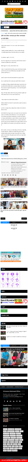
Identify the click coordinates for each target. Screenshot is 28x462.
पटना (19, 444)
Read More (5, 397)
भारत (13, 446)
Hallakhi (6, 433)
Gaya (21, 431)
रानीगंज (16, 448)
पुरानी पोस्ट (24, 218)
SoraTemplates (9, 458)
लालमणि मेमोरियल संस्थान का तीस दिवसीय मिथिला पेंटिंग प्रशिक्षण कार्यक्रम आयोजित (13, 187)
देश (11, 444)
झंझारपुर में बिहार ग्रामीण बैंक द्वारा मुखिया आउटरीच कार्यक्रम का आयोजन (14, 30)
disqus (13, 222)
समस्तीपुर (9, 450)
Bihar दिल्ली (11, 429)
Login (4, 310)
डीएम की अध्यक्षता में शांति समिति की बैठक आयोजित (16, 413)
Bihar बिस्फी (18, 429)
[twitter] (5, 1)
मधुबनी (6, 33)
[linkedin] (13, 401)
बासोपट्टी (5, 446)
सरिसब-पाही (15, 450)
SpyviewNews (24, 458)
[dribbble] (15, 1)
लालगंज (20, 448)
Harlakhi (12, 433)
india (21, 439)
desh (17, 439)
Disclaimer (10, 386)
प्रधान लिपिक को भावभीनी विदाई (14, 418)
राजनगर (11, 448)
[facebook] (2, 1)
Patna (5, 439)
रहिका (8, 448)
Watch (5, 345)
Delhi (17, 431)
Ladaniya (19, 435)
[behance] (20, 1)
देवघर (8, 444)
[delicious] (25, 1)
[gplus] (7, 1)
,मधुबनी (16, 42)
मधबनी (17, 446)
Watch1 (14, 345)
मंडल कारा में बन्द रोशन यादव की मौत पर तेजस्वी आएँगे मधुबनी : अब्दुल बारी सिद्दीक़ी (13, 211)
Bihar (5, 429)
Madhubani (7, 437)
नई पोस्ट (2, 218)
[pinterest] (10, 1)
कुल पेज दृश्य (23, 345)
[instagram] (23, 1)
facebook (22, 222)
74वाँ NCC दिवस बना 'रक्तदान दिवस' (14, 408)
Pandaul (19, 437)
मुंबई (4, 448)
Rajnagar (11, 439)
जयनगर (12, 441)
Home (2, 33)
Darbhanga (11, 431)
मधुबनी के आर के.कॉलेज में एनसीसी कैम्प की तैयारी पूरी (16, 336)
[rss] (18, 1)
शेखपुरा (5, 450)
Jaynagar (6, 435)
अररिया (5, 441)
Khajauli (12, 435)
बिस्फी (10, 446)
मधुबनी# (6, 153)
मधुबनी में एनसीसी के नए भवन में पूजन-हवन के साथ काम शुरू (11, 199)
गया (8, 441)
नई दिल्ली (15, 444)
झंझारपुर (16, 441)
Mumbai (13, 437)
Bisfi (5, 431)
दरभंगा (20, 441)
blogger (5, 222)
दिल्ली (5, 444)
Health (18, 433)
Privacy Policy (19, 386)
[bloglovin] (13, 1)
